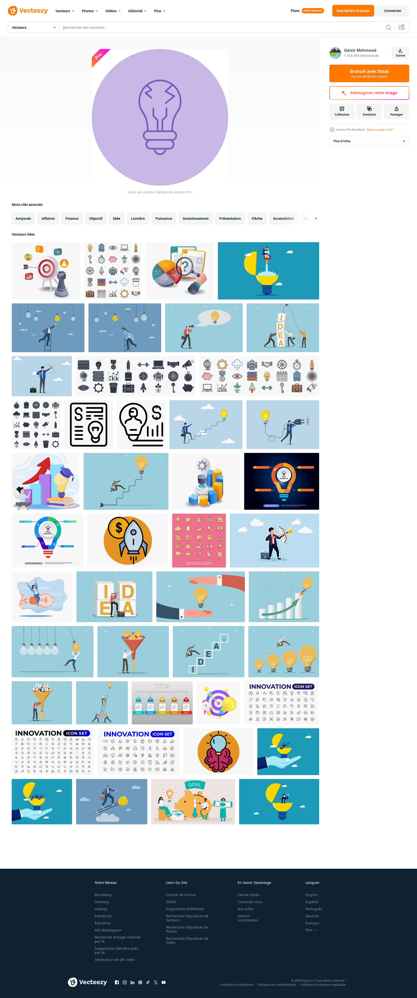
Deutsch (312, 916)
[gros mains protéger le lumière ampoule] (200, 596)
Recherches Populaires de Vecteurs (187, 918)
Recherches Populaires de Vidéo (187, 940)
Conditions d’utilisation (236, 984)
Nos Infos (245, 909)
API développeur (108, 930)
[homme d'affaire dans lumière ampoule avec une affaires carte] (279, 801)
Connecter (392, 10)
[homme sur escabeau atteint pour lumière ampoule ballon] (102, 702)
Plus (157, 11)
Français (312, 923)
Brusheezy (103, 894)
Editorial (135, 11)
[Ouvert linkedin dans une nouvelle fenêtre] (132, 982)
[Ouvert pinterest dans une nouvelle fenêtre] (140, 982)
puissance (164, 218)
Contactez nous (250, 901)
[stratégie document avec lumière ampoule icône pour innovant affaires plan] (88, 424)
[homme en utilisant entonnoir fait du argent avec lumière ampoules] (133, 651)
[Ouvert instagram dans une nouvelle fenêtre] (125, 982)
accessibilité (283, 218)
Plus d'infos (342, 141)
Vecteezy (102, 901)
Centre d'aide (248, 894)
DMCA (171, 901)
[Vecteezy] (28, 11)
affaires (48, 218)
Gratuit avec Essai (369, 73)
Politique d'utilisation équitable (322, 984)
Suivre (400, 55)
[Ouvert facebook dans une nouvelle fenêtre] (117, 982)
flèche (257, 218)
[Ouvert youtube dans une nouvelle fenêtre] (164, 982)
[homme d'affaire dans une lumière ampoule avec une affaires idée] (288, 751)
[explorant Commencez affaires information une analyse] (179, 270)
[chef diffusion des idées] (204, 327)
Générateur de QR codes (115, 959)
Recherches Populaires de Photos (187, 929)
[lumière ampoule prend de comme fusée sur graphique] (284, 596)
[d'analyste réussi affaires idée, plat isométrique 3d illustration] (206, 481)
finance (71, 218)
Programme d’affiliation (185, 909)
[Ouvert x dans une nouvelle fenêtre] (156, 982)
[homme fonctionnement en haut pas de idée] (208, 651)
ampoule (23, 218)
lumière (138, 218)
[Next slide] (312, 218)
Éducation (103, 923)
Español (312, 901)
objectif (95, 218)
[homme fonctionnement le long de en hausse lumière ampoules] (283, 651)
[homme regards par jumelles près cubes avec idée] (114, 596)
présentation (230, 218)
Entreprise (103, 916)
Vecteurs (63, 11)
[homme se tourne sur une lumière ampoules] (52, 651)
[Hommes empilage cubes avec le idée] (283, 327)
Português (314, 909)
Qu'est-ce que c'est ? (380, 130)
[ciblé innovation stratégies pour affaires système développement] (46, 270)
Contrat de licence (181, 894)
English (312, 894)
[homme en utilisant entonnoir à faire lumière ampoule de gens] (42, 702)
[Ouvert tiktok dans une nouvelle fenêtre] (148, 982)
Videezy (101, 909)
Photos (88, 11)
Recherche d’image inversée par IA (118, 939)
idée (116, 218)
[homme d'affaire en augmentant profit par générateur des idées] (141, 424)
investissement (196, 218)
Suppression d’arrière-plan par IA (116, 950)
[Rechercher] (388, 27)
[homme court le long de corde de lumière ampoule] (125, 481)
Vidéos (111, 11)
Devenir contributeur (248, 918)
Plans (295, 10)
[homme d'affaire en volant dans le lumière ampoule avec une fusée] (268, 270)
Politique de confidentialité (276, 984)
